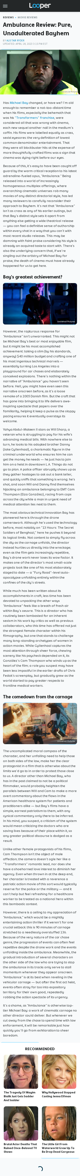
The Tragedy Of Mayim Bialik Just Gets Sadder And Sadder (19, 1096)
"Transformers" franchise (34, 117)
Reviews (8, 17)
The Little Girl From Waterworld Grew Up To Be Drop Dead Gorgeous (58, 1148)
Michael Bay (19, 103)
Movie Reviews (28, 17)
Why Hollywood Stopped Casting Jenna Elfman (58, 1094)
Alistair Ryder (15, 40)
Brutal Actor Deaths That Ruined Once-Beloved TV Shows (20, 1148)
